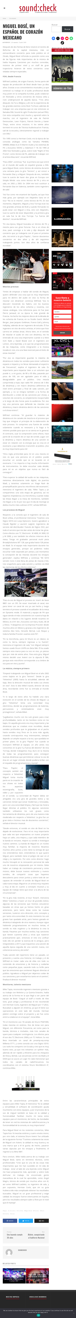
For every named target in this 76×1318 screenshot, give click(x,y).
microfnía (20, 1210)
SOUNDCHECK (7, 42)
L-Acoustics (12, 1210)
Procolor (36, 1210)
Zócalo (13, 1213)
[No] (74, 1313)
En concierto (15, 42)
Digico (5, 1210)
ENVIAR (62, 333)
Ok (38, 1315)
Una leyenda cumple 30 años (15, 1235)
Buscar (55, 24)
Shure (42, 1210)
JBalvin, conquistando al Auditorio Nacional (36, 1235)
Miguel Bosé (28, 1210)
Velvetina (6, 1213)
